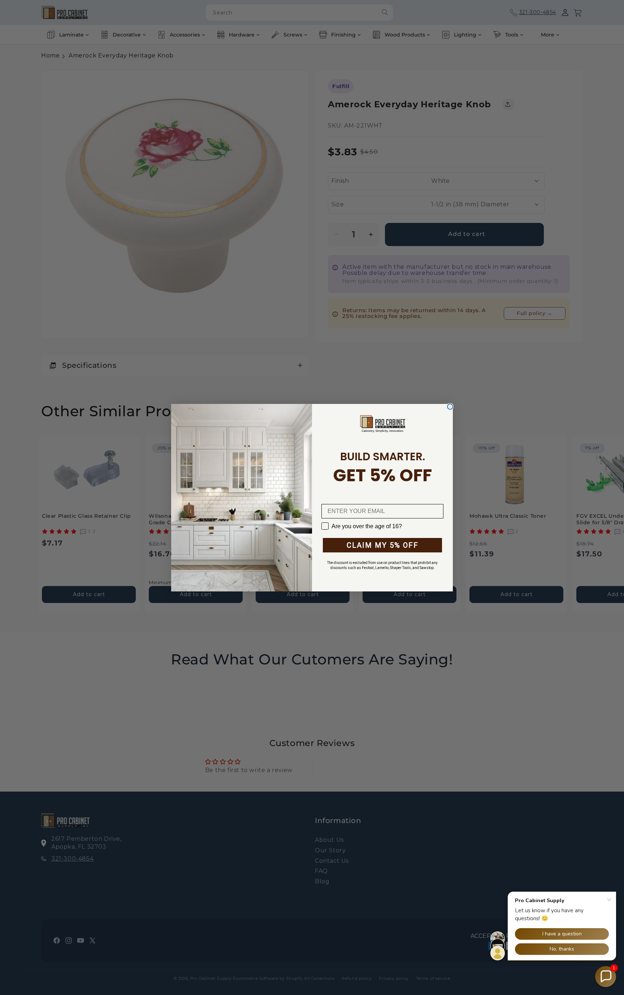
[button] (605, 976)
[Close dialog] (450, 406)
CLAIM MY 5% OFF (383, 545)
